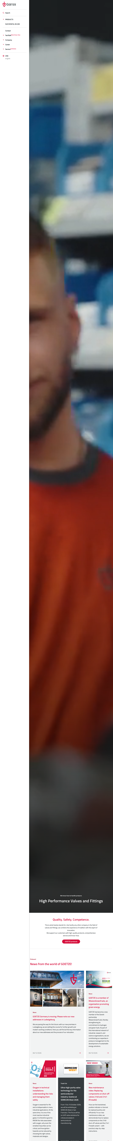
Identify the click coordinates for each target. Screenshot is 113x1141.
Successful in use (12, 24)
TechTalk (12, 35)
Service (10, 49)
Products (9, 19)
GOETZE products (71, 941)
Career (7, 44)
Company (8, 40)
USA (7, 57)
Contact (8, 30)
